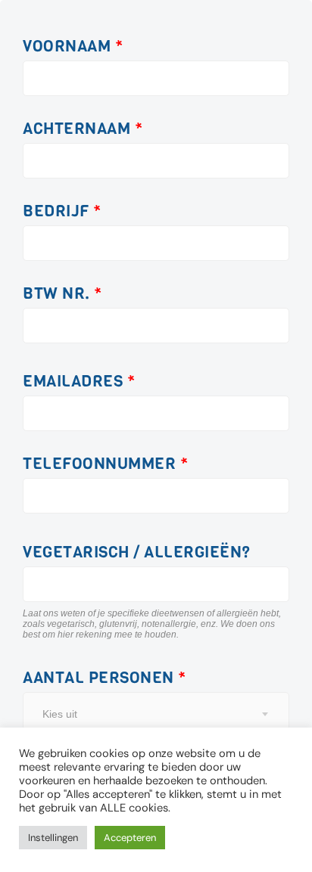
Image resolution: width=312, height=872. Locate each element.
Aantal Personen (104, 678)
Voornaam (73, 46)
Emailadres (79, 381)
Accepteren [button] (130, 837)
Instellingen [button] (53, 837)
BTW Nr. (62, 294)
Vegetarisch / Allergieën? (137, 552)
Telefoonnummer (105, 464)
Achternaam (82, 129)
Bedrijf (62, 211)
